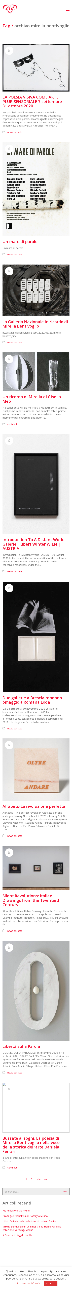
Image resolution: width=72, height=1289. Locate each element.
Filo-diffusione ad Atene (16, 1210)
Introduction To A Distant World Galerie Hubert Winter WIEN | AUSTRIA (34, 544)
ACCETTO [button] (50, 1283)
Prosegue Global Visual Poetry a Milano (25, 1215)
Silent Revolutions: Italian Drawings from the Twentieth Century (32, 900)
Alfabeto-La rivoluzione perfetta (34, 806)
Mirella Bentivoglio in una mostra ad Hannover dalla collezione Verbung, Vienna (32, 1228)
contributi (12, 424)
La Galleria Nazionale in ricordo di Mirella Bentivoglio (35, 324)
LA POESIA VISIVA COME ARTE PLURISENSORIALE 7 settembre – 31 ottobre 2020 (34, 101)
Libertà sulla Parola (21, 1046)
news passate (14, 132)
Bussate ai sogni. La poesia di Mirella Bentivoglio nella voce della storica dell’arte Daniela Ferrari (31, 1145)
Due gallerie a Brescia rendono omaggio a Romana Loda (32, 700)
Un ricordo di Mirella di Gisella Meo (32, 399)
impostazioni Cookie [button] (28, 1283)
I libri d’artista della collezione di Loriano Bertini (29, 1221)
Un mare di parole (20, 241)
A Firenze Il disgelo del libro (18, 1235)
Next (40, 1179)
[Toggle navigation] (67, 9)
